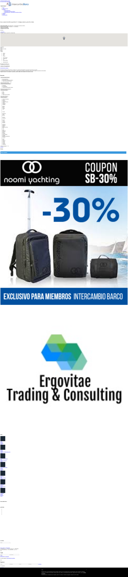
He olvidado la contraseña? (4, 556)
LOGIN (3, 14)
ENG (3, 1)
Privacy (3, 512)
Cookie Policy (8, 547)
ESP (7, 1)
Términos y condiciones (6, 511)
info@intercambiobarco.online (5, 0)
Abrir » (1, 444)
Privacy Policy (2, 547)
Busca (3, 510)
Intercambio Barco (7, 10)
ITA (1, 1)
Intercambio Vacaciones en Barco (9, 11)
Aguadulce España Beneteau (2, 494)
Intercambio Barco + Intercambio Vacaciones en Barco (13, 12)
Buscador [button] (3, 9)
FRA (5, 1)
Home (3, 7)
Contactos (4, 13)
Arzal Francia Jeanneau (1, 442)
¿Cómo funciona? (5, 8)
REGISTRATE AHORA (11, 558)
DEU (9, 1)
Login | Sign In (4, 514)
